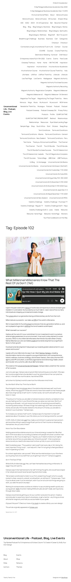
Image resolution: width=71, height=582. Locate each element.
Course (64, 47)
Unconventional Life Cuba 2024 (56, 174)
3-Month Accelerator (60, 3)
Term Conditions (44, 130)
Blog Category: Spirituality (58, 31)
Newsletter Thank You (28, 106)
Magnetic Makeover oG (35, 94)
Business (41, 39)
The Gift (39, 146)
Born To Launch (62, 35)
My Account (44, 102)
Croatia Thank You (61, 51)
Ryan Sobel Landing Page (58, 122)
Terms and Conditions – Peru (57, 138)
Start (48, 126)
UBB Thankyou (62, 158)
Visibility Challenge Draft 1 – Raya (56, 206)
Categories (63, 39)
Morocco (23, 102)
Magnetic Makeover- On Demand (56, 94)
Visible (56, 210)
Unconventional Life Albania (57, 162)
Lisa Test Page (27, 78)
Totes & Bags (42, 158)
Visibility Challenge (35, 202)
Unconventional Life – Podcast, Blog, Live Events (10, 110)
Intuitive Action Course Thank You (51, 70)
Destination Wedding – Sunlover (46, 55)
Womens (64, 214)
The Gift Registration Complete (56, 154)
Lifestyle (56, 74)
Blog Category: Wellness (37, 35)
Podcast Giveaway (32, 110)
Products (45, 114)
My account (54, 102)
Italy (65, 70)
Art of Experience (42, 23)
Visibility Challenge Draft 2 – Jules (41, 210)
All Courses (52, 19)
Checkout (55, 43)
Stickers (55, 126)
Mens (65, 98)
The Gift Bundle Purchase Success (39, 150)
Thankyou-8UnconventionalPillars (45, 142)
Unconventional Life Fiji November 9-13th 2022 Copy (49, 186)
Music (36, 102)
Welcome (64, 210)
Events (48, 59)
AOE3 (33, 23)
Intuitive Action (41, 67)
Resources (44, 122)
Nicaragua (41, 106)
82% (17, 489)
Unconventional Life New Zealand (36, 198)
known (25, 388)
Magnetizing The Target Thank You (50, 98)
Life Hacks (25, 74)
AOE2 (27, 23)
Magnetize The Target (28, 98)
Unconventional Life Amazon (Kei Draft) (53, 166)
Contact (57, 47)
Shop (33, 126)
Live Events (38, 78)
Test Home (27, 142)
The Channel (63, 142)
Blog (24, 27)
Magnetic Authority (60, 78)
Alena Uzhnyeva (61, 15)
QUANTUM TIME (61, 114)
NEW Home (63, 102)
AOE (22, 23)
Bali (51, 23)
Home (39, 63)
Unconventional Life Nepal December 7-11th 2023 (50, 194)
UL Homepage (41, 162)
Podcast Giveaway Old (48, 110)
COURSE (42, 51)
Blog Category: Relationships (37, 31)
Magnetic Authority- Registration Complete (36, 90)
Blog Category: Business (41, 27)
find (20, 390)
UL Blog (32, 162)
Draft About (63, 55)
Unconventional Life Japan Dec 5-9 (55, 190)
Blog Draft (51, 35)
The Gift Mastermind (60, 150)
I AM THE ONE (53, 63)
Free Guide (63, 59)
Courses (50, 51)
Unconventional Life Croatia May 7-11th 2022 (52, 170)
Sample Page (24, 126)
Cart (56, 39)
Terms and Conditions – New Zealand (33, 138)
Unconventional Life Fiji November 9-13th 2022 (51, 182)
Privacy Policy (62, 110)
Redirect (53, 118)
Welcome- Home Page (34, 214)
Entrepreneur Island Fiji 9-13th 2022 (32, 59)
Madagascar (47, 78)
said (25, 420)
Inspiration (63, 63)
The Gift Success (30, 158)
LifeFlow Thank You (45, 74)
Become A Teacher (60, 23)
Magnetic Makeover (60, 90)
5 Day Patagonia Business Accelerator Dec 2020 (50, 7)
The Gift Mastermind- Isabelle (33, 154)
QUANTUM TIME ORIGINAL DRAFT (37, 118)
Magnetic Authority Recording (56, 86)
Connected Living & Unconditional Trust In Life (37, 47)
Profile (52, 114)
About (52, 15)
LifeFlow (34, 74)
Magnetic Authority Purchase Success (54, 82)
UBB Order (52, 158)
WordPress (64, 577)
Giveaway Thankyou (28, 63)
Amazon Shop (62, 19)
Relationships (62, 118)
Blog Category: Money (59, 27)
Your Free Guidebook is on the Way (55, 218)
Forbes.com (33, 507)
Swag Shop (63, 126)
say (24, 464)
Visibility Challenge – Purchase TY (55, 202)
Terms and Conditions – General (56, 134)
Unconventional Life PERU (58, 198)
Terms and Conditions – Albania (32, 134)
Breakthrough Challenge (27, 39)
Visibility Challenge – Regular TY (32, 206)
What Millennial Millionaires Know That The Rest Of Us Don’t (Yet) (33, 281)
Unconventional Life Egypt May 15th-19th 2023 (51, 178)
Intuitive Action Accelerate (58, 67)
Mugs (30, 102)
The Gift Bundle (49, 146)
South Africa (41, 126)
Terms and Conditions (59, 130)
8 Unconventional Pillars (40, 15)
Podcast (49, 106)
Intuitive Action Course (29, 70)
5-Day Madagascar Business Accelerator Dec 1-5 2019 (48, 11)
